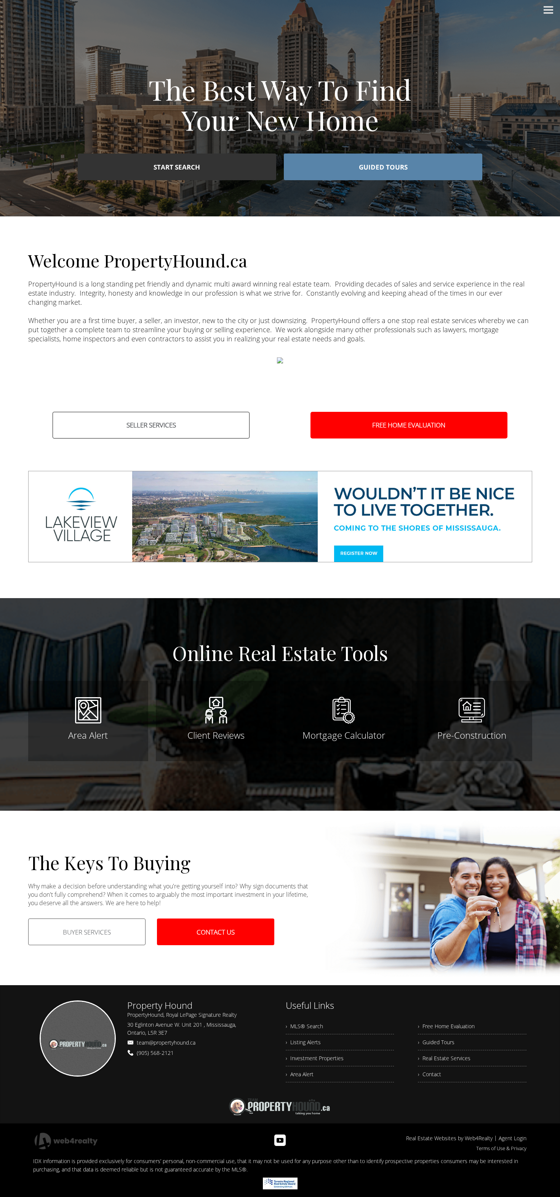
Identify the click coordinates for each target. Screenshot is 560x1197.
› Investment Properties (315, 1058)
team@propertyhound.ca (166, 1042)
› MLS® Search (304, 1026)
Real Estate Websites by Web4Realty (449, 1138)
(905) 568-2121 (155, 1052)
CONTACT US (216, 932)
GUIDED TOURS (383, 167)
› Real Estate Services (444, 1058)
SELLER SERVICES (151, 425)
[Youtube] (280, 1140)
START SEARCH (177, 167)
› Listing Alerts (303, 1042)
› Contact (429, 1074)
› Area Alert (300, 1074)
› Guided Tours (436, 1042)
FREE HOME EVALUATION (408, 425)
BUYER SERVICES (87, 932)
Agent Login (512, 1138)
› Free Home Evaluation (446, 1026)
